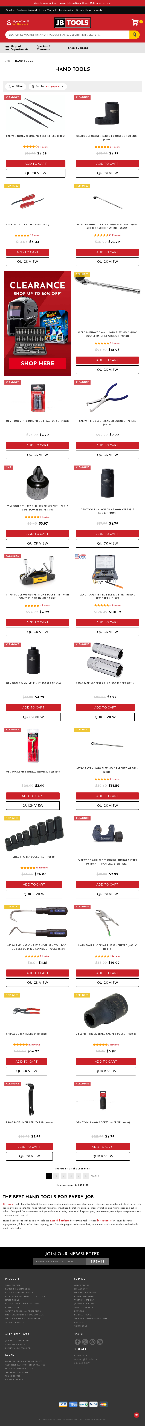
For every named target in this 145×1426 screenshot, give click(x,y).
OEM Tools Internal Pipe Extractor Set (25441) (37, 421)
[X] (85, 1342)
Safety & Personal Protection (23, 1311)
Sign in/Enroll (20, 21)
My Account (81, 1289)
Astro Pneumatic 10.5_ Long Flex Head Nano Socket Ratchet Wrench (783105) (107, 334)
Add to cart (36, 163)
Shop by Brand (78, 48)
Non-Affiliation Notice (19, 1369)
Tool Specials (13, 1285)
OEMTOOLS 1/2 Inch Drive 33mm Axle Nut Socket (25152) (107, 511)
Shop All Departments (19, 48)
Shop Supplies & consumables (22, 1319)
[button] (47, 86)
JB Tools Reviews (84, 1304)
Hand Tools (12, 1300)
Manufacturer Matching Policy (24, 1361)
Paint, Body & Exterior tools (22, 1304)
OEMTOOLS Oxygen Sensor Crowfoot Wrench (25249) (107, 138)
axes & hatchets (59, 1221)
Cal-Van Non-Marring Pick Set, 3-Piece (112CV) (35, 136)
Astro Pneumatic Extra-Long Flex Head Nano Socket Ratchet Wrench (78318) (107, 226)
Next (94, 1176)
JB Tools (8, 1204)
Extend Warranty (48, 10)
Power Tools (13, 1308)
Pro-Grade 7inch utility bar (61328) (29, 1123)
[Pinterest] (92, 1341)
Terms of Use (12, 1376)
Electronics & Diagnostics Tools (25, 1296)
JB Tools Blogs (83, 10)
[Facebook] (77, 1341)
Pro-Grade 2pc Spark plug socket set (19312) (105, 683)
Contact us (80, 1356)
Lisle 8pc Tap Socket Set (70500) (34, 857)
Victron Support (84, 1300)
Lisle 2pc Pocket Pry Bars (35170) (27, 225)
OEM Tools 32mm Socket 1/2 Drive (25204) (103, 1123)
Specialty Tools (14, 1322)
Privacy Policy (14, 1380)
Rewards (97, 10)
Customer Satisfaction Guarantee (25, 1365)
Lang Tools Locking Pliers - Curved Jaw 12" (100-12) (107, 947)
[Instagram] (99, 1341)
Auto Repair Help (15, 1345)
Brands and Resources (18, 1348)
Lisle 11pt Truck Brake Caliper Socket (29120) (106, 1034)
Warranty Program (16, 1372)
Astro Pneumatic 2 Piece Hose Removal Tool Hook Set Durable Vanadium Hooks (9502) (37, 947)
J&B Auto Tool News (17, 1341)
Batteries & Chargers (17, 1289)
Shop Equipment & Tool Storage (24, 1315)
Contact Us (80, 1326)
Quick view (35, 173)
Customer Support (27, 10)
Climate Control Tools (19, 1293)
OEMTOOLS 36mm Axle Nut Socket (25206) (33, 683)
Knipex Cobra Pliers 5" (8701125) (26, 1034)
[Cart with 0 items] (135, 22)
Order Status (81, 1285)
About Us (10, 10)
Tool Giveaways (83, 1308)
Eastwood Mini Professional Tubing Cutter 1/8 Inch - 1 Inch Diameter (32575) (107, 862)
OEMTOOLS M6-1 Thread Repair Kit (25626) (33, 772)
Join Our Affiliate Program (90, 1319)
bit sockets (104, 1221)
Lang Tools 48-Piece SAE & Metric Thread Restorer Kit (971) (107, 597)
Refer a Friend (82, 1315)
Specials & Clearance (44, 48)
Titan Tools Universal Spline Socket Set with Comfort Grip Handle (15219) (37, 597)
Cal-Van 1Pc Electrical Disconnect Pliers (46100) (107, 423)
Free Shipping (66, 10)
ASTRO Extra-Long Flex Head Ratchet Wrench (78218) (107, 770)
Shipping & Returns (85, 1293)
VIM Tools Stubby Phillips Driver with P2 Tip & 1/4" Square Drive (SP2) (37, 508)
